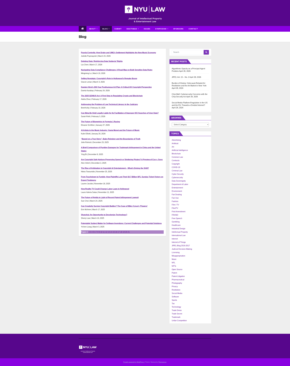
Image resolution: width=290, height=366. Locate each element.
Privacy (175, 286)
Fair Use (175, 198)
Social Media (177, 293)
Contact (193, 29)
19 (124, 232)
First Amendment (178, 212)
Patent (174, 273)
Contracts (175, 160)
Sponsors (178, 29)
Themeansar (162, 362)
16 (116, 232)
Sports (174, 300)
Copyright (176, 164)
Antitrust (175, 143)
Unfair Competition (179, 320)
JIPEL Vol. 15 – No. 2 (180, 77)
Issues (147, 29)
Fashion (175, 201)
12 (106, 232)
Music (174, 259)
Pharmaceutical (178, 280)
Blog (105, 29)
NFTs (174, 266)
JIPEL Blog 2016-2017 (181, 246)
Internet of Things (179, 242)
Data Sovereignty (179, 181)
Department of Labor (180, 184)
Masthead (132, 29)
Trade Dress (177, 310)
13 (109, 232)
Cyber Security (178, 174)
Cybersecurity (177, 177)
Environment (177, 191)
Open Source (177, 269)
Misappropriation (178, 256)
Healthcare (176, 225)
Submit (118, 29)
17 (119, 232)
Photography (177, 283)
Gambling (176, 222)
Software (175, 297)
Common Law (177, 157)
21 (129, 232)
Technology (176, 307)
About (92, 29)
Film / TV (175, 205)
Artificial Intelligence (180, 150)
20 (126, 232)
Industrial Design (178, 229)
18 (121, 232)
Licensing (176, 252)
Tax (173, 303)
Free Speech (177, 218)
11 (104, 232)
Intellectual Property (180, 232)
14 (111, 232)
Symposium (161, 29)
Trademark (176, 317)
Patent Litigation (178, 276)
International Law (179, 235)
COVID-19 (176, 167)
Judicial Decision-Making (182, 249)
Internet (175, 239)
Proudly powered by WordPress (133, 362)
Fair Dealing (177, 194)
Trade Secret (177, 314)
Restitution (176, 290)
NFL (173, 263)
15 (114, 232)
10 (101, 232)
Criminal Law (177, 171)
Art (173, 147)
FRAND (175, 215)
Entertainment (177, 188)
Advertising (176, 140)
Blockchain (176, 154)
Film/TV (175, 208)
